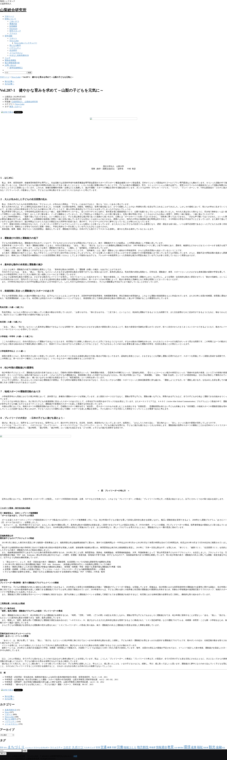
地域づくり (130, 747)
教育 (11, 107)
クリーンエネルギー (41, 747)
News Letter (14, 41)
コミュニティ (56, 747)
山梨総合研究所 (13, 10)
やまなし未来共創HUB (19, 55)
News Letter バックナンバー (25, 43)
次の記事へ (9, 84)
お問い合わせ (10, 65)
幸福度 (152, 747)
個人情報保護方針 (12, 63)
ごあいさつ (14, 21)
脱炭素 (205, 747)
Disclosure (13, 29)
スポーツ (18, 107)
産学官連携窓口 (16, 68)
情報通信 (161, 747)
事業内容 (13, 24)
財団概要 (13, 26)
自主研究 (13, 50)
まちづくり (16, 747)
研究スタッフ (15, 31)
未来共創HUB (10, 710)
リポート (13, 38)
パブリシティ (15, 48)
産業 (193, 747)
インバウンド (29, 747)
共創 (114, 747)
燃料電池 (180, 747)
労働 (120, 747)
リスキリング (89, 747)
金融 (219, 747)
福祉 (200, 747)
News (7, 712)
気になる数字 (15, 45)
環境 (187, 747)
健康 (109, 747)
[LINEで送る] (7, 112)
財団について (10, 19)
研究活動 (8, 36)
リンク (7, 58)
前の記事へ (9, 81)
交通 (103, 747)
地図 (75, 756)
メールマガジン (16, 53)
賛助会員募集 (10, 60)
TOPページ (9, 16)
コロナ (67, 747)
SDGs (5, 747)
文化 (175, 747)
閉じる (3, 753)
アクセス (13, 33)
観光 (212, 747)
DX (1, 747)
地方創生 (143, 747)
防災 (223, 747)
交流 (98, 747)
